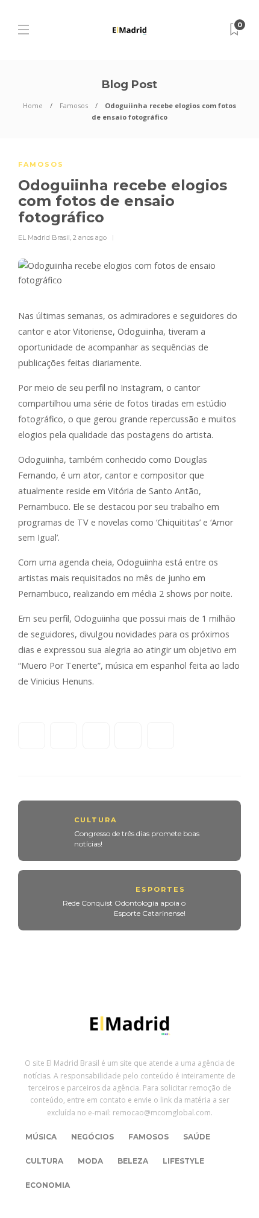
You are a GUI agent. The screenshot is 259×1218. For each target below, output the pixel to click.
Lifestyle (183, 1160)
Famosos (74, 105)
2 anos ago (90, 237)
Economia (47, 1185)
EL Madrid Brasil (44, 237)
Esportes (161, 889)
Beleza (132, 1160)
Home (33, 105)
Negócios (92, 1136)
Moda (90, 1160)
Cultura (95, 820)
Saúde (196, 1136)
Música (41, 1136)
